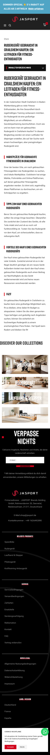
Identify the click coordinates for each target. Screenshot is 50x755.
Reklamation (10, 622)
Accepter (10, 747)
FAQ (6, 636)
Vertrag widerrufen (13, 642)
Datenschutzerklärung (14, 670)
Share (6, 38)
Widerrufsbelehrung (13, 677)
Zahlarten (8, 602)
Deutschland (10, 704)
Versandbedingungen (14, 596)
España (7, 718)
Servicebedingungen (13, 589)
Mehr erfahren (35, 9)
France (7, 711)
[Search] (10, 25)
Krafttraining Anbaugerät (15, 568)
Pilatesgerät (10, 561)
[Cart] (44, 25)
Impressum (9, 683)
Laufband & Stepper (13, 555)
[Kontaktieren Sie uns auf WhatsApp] (45, 732)
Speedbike (9, 542)
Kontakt (8, 629)
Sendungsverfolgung (14, 616)
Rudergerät (9, 548)
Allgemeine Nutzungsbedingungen (20, 663)
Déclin (22, 747)
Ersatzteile (9, 609)
